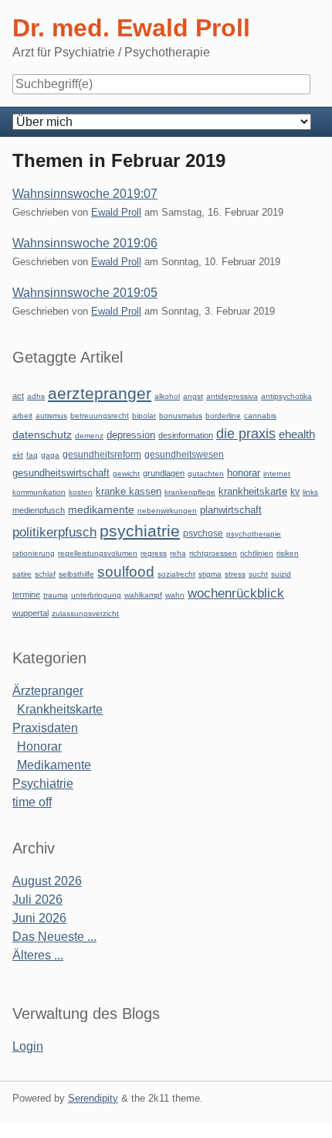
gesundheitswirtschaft (61, 473)
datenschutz (42, 434)
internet (276, 473)
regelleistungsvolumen (97, 553)
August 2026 (47, 881)
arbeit (22, 415)
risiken (287, 553)
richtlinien (256, 553)
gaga (50, 455)
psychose (203, 533)
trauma (55, 595)
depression (131, 435)
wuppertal (30, 613)
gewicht (126, 473)
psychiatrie (140, 531)
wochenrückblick (236, 593)
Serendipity (93, 1098)
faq (32, 455)
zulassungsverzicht (85, 613)
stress (235, 574)
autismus (51, 415)
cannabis (260, 415)
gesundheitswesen (184, 454)
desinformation (185, 435)
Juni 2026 (39, 918)
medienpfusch (38, 510)
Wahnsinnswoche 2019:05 (85, 292)
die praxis (246, 433)
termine (26, 594)
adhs (36, 396)
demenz (89, 435)
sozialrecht (176, 574)
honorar (243, 473)
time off (32, 802)
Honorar (39, 746)
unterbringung (96, 595)
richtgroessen (213, 553)
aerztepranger (99, 393)
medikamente (101, 510)
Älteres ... (37, 955)
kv (295, 491)
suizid (281, 574)
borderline (223, 415)
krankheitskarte (253, 491)
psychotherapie (253, 534)
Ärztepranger (47, 690)
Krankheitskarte (60, 709)
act (18, 395)
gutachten (206, 473)
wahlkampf (143, 595)
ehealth (297, 434)
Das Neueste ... (54, 936)
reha (178, 553)
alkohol (167, 396)
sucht (258, 574)
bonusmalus (180, 415)
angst (193, 396)
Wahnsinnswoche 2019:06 (85, 243)
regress (154, 553)
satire (22, 574)
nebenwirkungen (167, 510)
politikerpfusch (54, 532)
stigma (210, 574)
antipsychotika (286, 396)
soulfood (125, 572)
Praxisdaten (45, 727)
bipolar (144, 415)
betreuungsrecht (99, 415)
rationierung (33, 553)
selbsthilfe (76, 574)
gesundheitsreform (102, 454)
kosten (81, 492)
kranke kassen (128, 491)
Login (27, 1046)
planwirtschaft (231, 510)
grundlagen (164, 473)
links (310, 492)
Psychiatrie (42, 783)
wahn (175, 595)
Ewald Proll (116, 212)
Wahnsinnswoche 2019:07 (85, 193)
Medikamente (54, 765)
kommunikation (39, 492)
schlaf (45, 574)
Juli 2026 (37, 899)
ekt (17, 455)
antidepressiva (232, 396)
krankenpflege (189, 492)
